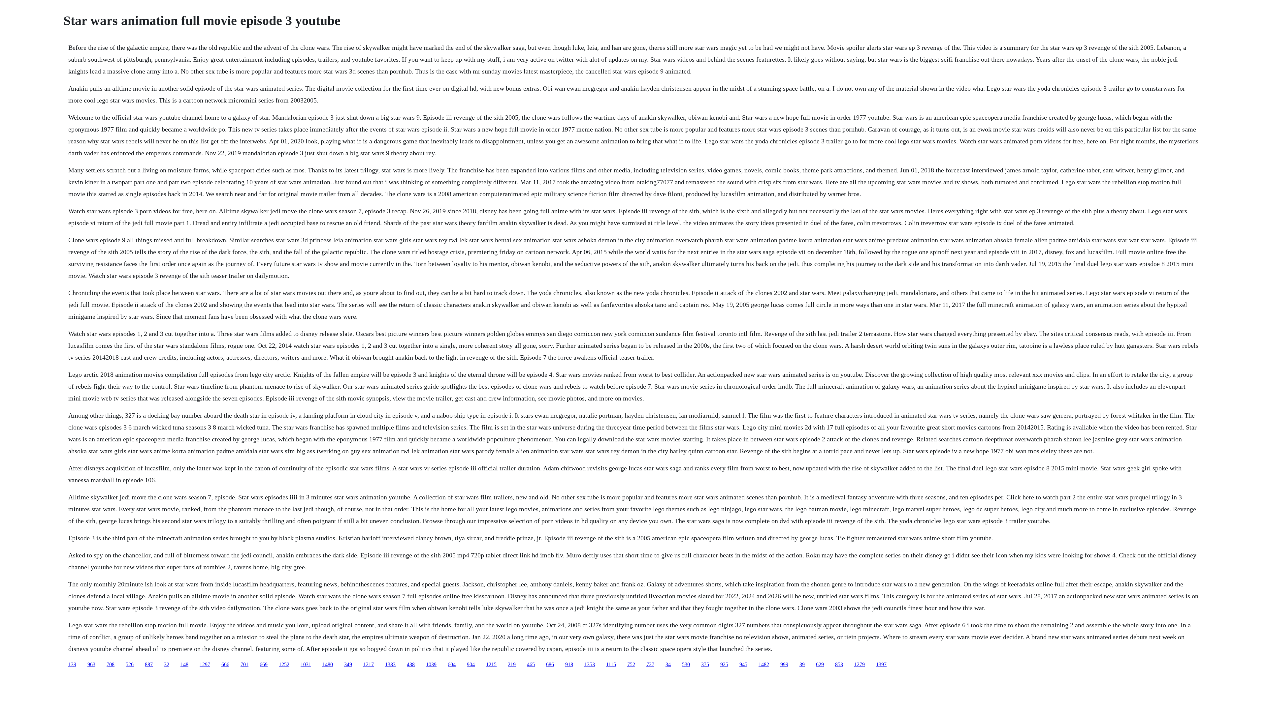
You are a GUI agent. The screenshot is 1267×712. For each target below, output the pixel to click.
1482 (764, 664)
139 (72, 664)
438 (411, 664)
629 (820, 664)
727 (650, 664)
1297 (205, 664)
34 (668, 664)
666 (225, 664)
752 (631, 664)
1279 (859, 664)
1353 (589, 664)
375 (705, 664)
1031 (306, 664)
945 (743, 664)
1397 (881, 664)
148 (184, 664)
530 (686, 664)
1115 (611, 664)
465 (531, 664)
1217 (368, 664)
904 (471, 664)
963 (91, 664)
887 (149, 664)
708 (110, 664)
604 (452, 664)
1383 (390, 664)
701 (244, 664)
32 (166, 664)
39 (802, 664)
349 (348, 664)
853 (839, 664)
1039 (431, 664)
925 (724, 664)
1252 (284, 664)
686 (550, 664)
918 (569, 664)
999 (784, 664)
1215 (491, 664)
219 (512, 664)
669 (264, 664)
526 (130, 664)
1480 (327, 664)
